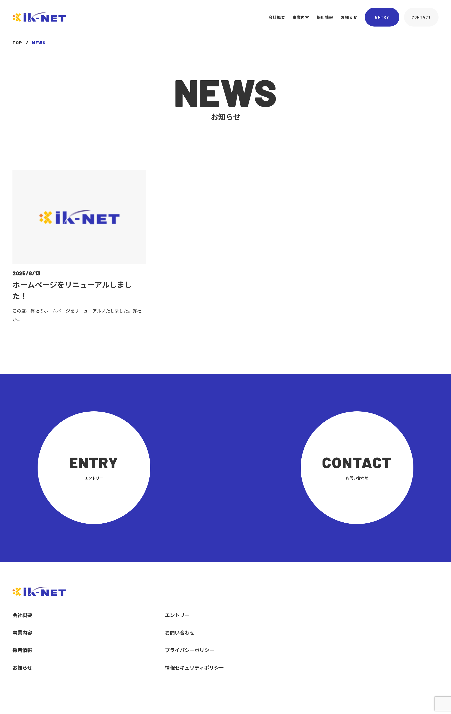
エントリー (177, 614)
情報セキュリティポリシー (194, 667)
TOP (17, 43)
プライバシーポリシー (189, 649)
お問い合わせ (179, 632)
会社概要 (277, 17)
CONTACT (421, 17)
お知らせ (349, 17)
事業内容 (301, 17)
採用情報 (325, 17)
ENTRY (382, 17)
